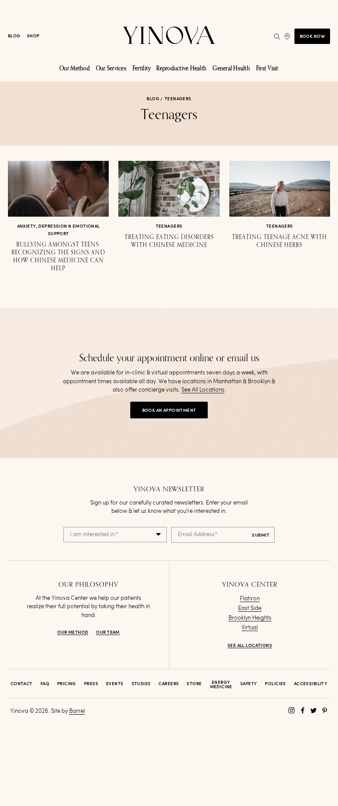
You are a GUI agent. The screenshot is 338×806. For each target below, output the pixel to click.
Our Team (107, 632)
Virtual (250, 628)
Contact (22, 684)
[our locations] (287, 36)
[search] (277, 36)
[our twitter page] (313, 710)
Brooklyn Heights (250, 618)
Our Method (72, 632)
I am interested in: (94, 534)
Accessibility (310, 684)
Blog (14, 36)
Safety (248, 684)
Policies (275, 684)
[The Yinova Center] (169, 36)
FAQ (44, 684)
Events (115, 684)
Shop (33, 36)
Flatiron (250, 599)
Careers (168, 684)
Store (194, 684)
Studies (141, 684)
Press (91, 684)
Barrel (77, 711)
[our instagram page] (291, 710)
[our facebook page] (302, 710)
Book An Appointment (169, 410)
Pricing (66, 684)
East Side (249, 608)
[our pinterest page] (324, 710)
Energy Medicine (221, 684)
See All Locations (202, 390)
